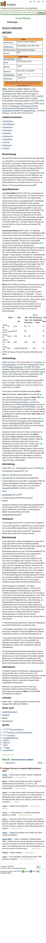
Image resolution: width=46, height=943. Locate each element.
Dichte (6, 62)
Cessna (5, 446)
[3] (38, 103)
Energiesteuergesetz (10, 738)
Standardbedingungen (23, 85)
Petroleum (5, 113)
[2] (36, 103)
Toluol (4, 491)
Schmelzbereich (9, 75)
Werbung (23, 868)
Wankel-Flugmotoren (15, 367)
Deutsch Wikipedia (23, 18)
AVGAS (5, 852)
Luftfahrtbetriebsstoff (9, 712)
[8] (10, 525)
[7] (21, 494)
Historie (6, 740)
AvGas (4, 775)
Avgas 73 (6, 742)
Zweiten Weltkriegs (29, 404)
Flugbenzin (19, 91)
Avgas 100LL (7, 839)
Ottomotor (26, 106)
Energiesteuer (8, 750)
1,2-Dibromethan (8, 498)
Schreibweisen (7, 94)
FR (43, 1)
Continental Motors (9, 364)
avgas (4, 806)
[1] (21, 65)
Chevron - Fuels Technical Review (20, 732)
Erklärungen (12, 22)
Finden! (41, 12)
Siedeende (6, 488)
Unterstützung (16, 868)
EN (35, 1)
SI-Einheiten (31, 82)
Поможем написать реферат (22, 759)
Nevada (17, 423)
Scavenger (28, 498)
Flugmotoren (24, 402)
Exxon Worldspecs (16, 729)
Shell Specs (11, 735)
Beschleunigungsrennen (13, 428)
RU (30, 1)
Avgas (4, 781)
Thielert (17, 694)
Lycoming (38, 362)
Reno (12, 423)
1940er (4, 371)
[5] (38, 393)
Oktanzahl (7, 71)
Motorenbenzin (23, 468)
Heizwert (6, 67)
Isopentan (5, 478)
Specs (5, 745)
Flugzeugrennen (38, 421)
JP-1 (16, 113)
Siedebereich (8, 78)
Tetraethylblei (16, 269)
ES (39, 1)
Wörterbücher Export (6, 871)
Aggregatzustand (9, 59)
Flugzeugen (15, 106)
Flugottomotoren (34, 364)
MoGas (15, 96)
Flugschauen (22, 421)
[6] (40, 396)
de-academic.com (9, 3)
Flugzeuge (20, 108)
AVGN (40, 763)
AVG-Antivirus (10, 763)
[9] (42, 550)
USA (22, 423)
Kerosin (33, 110)
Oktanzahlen (16, 407)
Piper (37, 444)
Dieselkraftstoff (34, 671)
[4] (3, 298)
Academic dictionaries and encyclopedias (19, 8)
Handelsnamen (8, 47)
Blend (39, 468)
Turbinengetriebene (9, 108)
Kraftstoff (27, 110)
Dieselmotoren (7, 110)
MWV (8, 748)
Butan (4, 475)
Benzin (42, 371)
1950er (13, 371)
